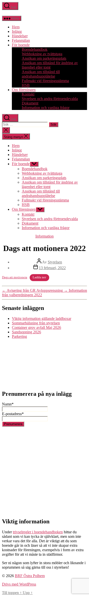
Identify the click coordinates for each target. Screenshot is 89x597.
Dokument (30, 103)
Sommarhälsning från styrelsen (36, 323)
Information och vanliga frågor (45, 107)
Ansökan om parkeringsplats (44, 58)
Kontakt (28, 94)
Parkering (19, 336)
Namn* (8, 404)
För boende (21, 45)
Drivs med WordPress (19, 584)
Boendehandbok (34, 49)
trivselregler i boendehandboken (38, 532)
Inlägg (17, 31)
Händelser (20, 36)
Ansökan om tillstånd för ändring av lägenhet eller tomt (50, 65)
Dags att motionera (14, 277)
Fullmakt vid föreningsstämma (45, 81)
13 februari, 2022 (52, 268)
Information (44, 236)
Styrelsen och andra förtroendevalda (50, 99)
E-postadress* (13, 414)
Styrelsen (55, 262)
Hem (16, 27)
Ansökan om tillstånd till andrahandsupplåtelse (41, 74)
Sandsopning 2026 (26, 332)
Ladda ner (39, 277)
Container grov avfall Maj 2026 (36, 327)
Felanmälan (21, 40)
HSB (26, 85)
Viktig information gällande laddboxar (41, 318)
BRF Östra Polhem (30, 576)
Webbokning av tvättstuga (42, 54)
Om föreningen (24, 90)
